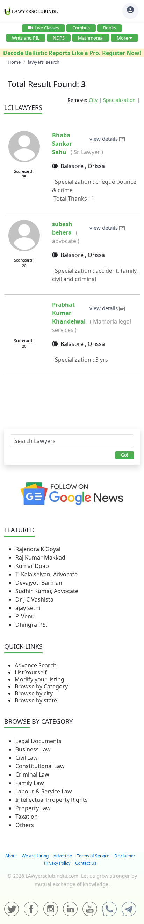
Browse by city (34, 693)
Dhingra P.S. (31, 624)
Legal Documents (38, 741)
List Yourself (31, 672)
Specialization (119, 100)
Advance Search (36, 665)
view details (104, 138)
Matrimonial (90, 38)
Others (24, 825)
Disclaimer (124, 856)
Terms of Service (93, 856)
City (93, 100)
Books (109, 28)
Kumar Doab (32, 566)
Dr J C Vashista (34, 599)
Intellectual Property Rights (51, 800)
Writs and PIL (25, 38)
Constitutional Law (40, 766)
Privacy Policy (57, 863)
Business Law (33, 749)
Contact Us (85, 863)
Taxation (26, 816)
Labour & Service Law (43, 791)
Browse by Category (41, 686)
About (11, 856)
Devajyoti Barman (38, 582)
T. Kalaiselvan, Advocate (46, 574)
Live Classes (47, 28)
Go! (124, 455)
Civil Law (26, 758)
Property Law (33, 808)
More (122, 38)
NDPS (59, 38)
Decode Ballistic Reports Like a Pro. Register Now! (72, 53)
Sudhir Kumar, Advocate (46, 591)
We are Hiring (35, 856)
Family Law (29, 783)
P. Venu (25, 616)
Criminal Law (32, 774)
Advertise (62, 856)
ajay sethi (27, 608)
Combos (81, 28)
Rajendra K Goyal (37, 549)
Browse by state (36, 700)
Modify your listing (39, 679)
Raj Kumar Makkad (40, 557)
